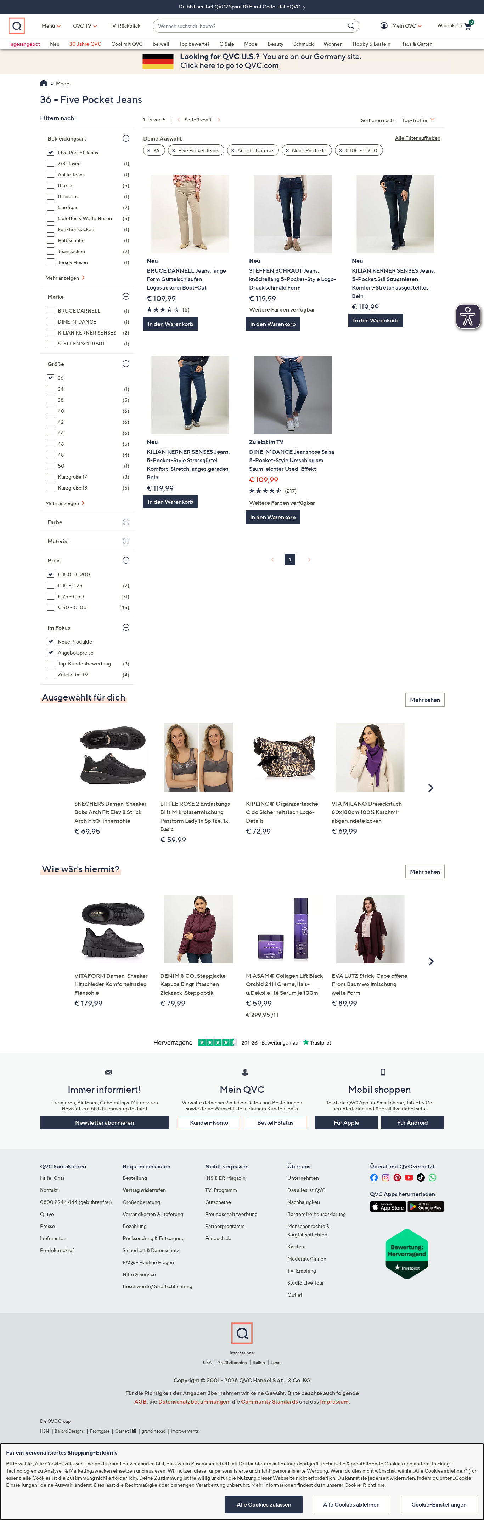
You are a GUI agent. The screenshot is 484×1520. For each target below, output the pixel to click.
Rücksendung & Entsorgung (154, 1238)
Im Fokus (58, 627)
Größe (55, 363)
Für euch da (218, 1238)
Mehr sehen (425, 699)
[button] (394, 26)
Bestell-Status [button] (275, 1122)
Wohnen (333, 44)
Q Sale (226, 44)
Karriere (296, 1247)
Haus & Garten (416, 44)
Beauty (275, 44)
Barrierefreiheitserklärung (316, 1214)
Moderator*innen (306, 1259)
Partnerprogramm (225, 1226)
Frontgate (100, 1431)
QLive (47, 1214)
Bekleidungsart (66, 138)
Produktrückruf (57, 1250)
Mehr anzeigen (62, 278)
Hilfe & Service (139, 1274)
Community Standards (269, 1401)
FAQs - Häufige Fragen (148, 1262)
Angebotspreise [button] (254, 150)
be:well (161, 44)
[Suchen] (352, 25)
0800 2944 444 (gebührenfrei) (76, 1202)
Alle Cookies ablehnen (351, 1504)
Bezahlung (135, 1226)
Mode (251, 44)
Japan (276, 1362)
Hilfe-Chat (52, 1178)
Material (58, 541)
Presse (47, 1226)
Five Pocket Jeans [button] (198, 150)
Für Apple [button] (346, 1122)
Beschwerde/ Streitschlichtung (157, 1286)
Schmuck (303, 44)
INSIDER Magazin (225, 1178)
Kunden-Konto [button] (209, 1122)
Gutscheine (218, 1202)
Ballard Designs (69, 1431)
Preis (54, 560)
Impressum (334, 1401)
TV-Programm (221, 1190)
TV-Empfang (301, 1271)
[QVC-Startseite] (43, 84)
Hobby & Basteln (371, 44)
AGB (140, 1401)
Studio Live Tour (305, 1283)
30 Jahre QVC (85, 44)
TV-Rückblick (124, 26)
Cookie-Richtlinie (364, 1485)
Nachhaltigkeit (303, 1202)
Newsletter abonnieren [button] (104, 1122)
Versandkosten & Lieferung (153, 1214)
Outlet (294, 1295)
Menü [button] (48, 26)
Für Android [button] (412, 1122)
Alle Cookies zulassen (264, 1504)
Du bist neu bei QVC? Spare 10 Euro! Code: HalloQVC (240, 7)
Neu (55, 44)
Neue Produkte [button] (308, 150)
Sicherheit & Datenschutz (151, 1250)
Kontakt (49, 1190)
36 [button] (155, 150)
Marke (55, 296)
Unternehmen (303, 1178)
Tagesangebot (24, 44)
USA (207, 1362)
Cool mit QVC (127, 44)
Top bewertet (194, 44)
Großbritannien (232, 1362)
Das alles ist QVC (306, 1190)
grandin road (153, 1431)
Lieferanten (53, 1238)
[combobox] (249, 26)
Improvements (185, 1431)
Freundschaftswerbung (231, 1214)
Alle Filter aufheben (417, 138)
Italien (259, 1362)
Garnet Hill (125, 1431)
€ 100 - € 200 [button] (360, 150)
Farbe (54, 522)
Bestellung (135, 1178)
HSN (44, 1431)
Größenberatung (141, 1202)
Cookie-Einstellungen (439, 1504)
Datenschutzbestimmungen (193, 1401)
